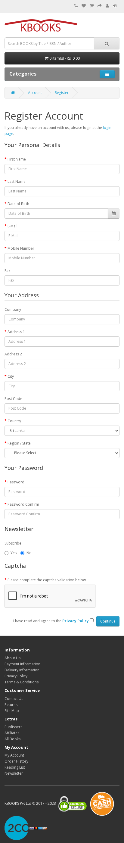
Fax (7, 270)
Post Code (13, 398)
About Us (12, 657)
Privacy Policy (16, 676)
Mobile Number (21, 248)
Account (35, 92)
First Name (17, 159)
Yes (14, 552)
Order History (16, 761)
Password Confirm (23, 504)
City (11, 376)
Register (62, 92)
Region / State (19, 443)
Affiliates (12, 732)
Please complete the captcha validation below (47, 579)
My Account (14, 755)
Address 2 (13, 354)
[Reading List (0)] (84, 5)
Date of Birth (18, 203)
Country (14, 420)
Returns (11, 704)
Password (16, 482)
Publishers (13, 726)
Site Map (12, 710)
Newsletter (14, 773)
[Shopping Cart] (92, 5)
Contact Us (14, 698)
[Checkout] (100, 5)
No (29, 552)
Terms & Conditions (22, 682)
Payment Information (22, 664)
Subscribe (13, 543)
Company (13, 309)
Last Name (17, 181)
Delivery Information (22, 670)
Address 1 (16, 331)
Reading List (15, 767)
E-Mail (12, 226)
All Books (12, 739)
